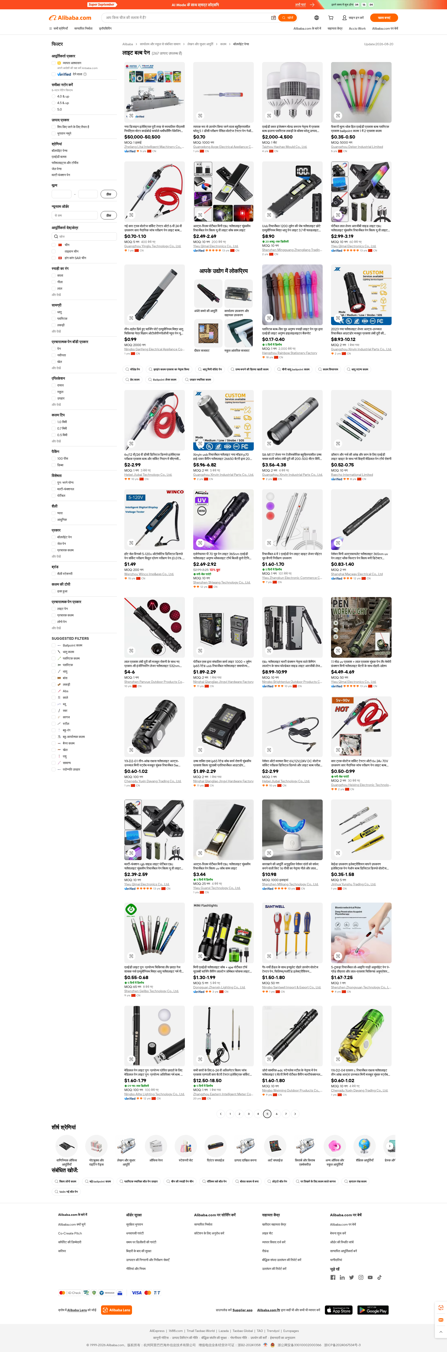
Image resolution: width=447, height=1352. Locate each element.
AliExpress (157, 1331)
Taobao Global (243, 1331)
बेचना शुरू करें (338, 1233)
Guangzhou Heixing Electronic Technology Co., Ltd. (361, 785)
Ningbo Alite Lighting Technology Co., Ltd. (154, 1094)
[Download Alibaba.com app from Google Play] (373, 1310)
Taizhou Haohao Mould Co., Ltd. (284, 147)
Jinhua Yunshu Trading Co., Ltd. (353, 884)
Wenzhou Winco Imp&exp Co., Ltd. (149, 574)
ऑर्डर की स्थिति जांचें (342, 1242)
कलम (223, 44)
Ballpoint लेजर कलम (164, 379)
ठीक (108, 194)
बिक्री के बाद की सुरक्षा (138, 1251)
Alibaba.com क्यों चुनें (71, 1224)
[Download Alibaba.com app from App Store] (339, 1310)
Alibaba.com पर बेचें (343, 1224)
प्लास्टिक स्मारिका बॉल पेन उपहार (141, 1181)
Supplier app (243, 1310)
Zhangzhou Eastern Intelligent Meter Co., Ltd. (223, 1094)
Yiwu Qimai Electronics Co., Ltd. (215, 246)
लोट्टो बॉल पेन (279, 1181)
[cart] (331, 18)
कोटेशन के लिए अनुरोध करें (209, 1233)
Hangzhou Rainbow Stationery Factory (289, 353)
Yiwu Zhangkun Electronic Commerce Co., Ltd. (292, 578)
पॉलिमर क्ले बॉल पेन (217, 1181)
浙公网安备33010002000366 (299, 1345)
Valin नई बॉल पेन (68, 1191)
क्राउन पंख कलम (357, 1181)
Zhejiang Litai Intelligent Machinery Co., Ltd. (154, 147)
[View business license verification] (265, 1345)
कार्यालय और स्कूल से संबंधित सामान (160, 44)
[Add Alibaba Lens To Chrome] (116, 1310)
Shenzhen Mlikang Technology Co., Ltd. (290, 884)
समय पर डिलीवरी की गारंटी (141, 1242)
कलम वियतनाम (330, 369)
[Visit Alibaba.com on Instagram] (361, 1277)
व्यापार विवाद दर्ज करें (273, 1242)
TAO (260, 1331)
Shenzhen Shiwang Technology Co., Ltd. (222, 582)
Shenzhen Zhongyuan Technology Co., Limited (361, 987)
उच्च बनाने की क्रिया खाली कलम (251, 369)
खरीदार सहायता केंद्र (274, 1224)
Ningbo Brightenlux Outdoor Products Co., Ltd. (292, 682)
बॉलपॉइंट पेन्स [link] (241, 44)
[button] (273, 18)
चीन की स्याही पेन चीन (182, 1181)
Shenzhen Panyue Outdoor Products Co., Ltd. (154, 682)
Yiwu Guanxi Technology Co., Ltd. (216, 888)
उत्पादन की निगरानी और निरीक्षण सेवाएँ (147, 1260)
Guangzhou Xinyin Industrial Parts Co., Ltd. (361, 349)
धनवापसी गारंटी (135, 1233)
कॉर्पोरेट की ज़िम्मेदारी (69, 1242)
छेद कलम (134, 379)
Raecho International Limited (352, 474)
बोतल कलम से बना (249, 1181)
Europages (291, 1331)
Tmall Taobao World (201, 1331)
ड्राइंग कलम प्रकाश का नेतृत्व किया (171, 369)
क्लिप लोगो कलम (67, 1181)
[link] (441, 1308)
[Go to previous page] (221, 1114)
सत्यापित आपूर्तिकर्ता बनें (343, 1251)
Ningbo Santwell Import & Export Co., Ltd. (291, 987)
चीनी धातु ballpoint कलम (295, 369)
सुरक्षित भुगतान (134, 1224)
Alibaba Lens (77, 1310)
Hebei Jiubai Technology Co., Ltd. (148, 474)
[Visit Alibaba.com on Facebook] (333, 1277)
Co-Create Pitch (70, 1233)
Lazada (224, 1331)
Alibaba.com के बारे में (72, 1214)
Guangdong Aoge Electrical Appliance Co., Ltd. (223, 147)
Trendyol (273, 1331)
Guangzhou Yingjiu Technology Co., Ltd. (152, 246)
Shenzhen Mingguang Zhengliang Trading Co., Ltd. (292, 250)
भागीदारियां (336, 1260)
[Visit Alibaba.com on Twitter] (351, 1277)
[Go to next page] (295, 1114)
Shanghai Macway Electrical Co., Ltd (357, 574)
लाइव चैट (267, 1233)
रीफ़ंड (265, 1251)
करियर (62, 1251)
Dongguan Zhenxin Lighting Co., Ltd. (219, 987)
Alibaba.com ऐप (268, 1310)
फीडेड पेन (135, 369)
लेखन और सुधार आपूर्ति (200, 44)
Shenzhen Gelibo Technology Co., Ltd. (151, 991)
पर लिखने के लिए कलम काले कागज (318, 1181)
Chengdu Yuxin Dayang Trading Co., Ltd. (152, 781)
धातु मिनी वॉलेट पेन (212, 369)
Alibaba (127, 44)
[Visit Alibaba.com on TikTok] (379, 1277)
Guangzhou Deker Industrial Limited (357, 147)
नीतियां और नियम (136, 1269)
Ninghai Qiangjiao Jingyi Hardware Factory (223, 682)
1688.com (176, 1331)
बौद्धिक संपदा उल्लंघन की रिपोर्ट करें (281, 1260)
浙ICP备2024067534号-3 (342, 1345)
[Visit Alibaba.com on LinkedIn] (342, 1277)
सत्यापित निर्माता (203, 1224)
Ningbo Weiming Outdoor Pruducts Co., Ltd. (292, 1090)
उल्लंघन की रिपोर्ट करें (274, 1269)
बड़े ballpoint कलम (100, 1181)
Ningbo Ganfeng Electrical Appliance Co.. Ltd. (154, 349)
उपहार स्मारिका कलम (200, 379)
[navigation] (84, 579)
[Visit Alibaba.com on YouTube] (370, 1277)
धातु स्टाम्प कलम (360, 369)
